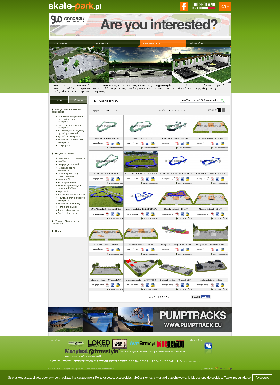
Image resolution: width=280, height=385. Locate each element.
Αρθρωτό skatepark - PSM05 (211, 138)
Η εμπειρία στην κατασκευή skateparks (71, 199)
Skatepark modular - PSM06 (106, 244)
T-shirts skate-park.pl (68, 210)
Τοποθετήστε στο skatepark (71, 194)
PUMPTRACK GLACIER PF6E (176, 138)
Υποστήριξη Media (67, 182)
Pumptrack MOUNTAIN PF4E (106, 138)
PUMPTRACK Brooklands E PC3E (106, 209)
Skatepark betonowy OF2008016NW (106, 280)
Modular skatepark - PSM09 (176, 209)
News (58, 231)
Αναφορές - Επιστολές (69, 164)
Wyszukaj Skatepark (78, 101)
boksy (219, 110)
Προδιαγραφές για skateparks (66, 169)
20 (107, 110)
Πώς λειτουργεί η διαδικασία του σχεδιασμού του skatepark (71, 119)
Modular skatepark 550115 (211, 280)
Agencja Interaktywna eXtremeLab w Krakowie (222, 367)
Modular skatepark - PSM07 (210, 209)
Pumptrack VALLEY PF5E (141, 138)
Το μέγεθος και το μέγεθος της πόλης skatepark (71, 132)
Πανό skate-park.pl (67, 207)
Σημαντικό (63, 191)
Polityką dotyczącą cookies (113, 377)
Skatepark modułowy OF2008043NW (175, 280)
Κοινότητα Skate (66, 179)
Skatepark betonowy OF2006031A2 (210, 244)
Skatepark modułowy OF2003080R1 (141, 280)
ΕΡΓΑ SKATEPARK (164, 361)
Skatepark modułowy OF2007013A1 (176, 244)
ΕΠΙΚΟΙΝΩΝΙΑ (84, 361)
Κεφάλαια (62, 161)
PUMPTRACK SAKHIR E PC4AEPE (141, 209)
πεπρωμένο (64, 145)
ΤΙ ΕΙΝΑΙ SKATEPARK (111, 361)
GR (223, 6)
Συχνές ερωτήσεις (191, 361)
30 (112, 110)
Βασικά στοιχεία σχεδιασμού (71, 158)
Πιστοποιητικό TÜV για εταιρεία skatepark (69, 174)
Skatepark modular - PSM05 (141, 244)
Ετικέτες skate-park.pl (68, 213)
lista (223, 110)
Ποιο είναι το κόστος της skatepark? (69, 126)
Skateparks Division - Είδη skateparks (71, 141)
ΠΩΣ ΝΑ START (138, 361)
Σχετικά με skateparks (69, 136)
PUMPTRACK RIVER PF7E (106, 173)
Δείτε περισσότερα (116, 148)
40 (117, 110)
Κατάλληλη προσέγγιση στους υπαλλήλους (69, 186)
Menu (59, 100)
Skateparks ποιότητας (69, 203)
